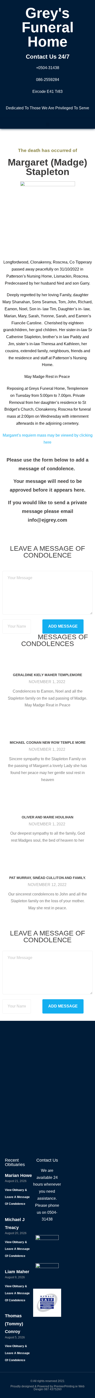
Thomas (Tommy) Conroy (14, 1323)
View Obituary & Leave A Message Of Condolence (17, 1197)
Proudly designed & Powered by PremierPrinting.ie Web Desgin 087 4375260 (47, 1388)
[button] (47, 124)
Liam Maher (17, 1271)
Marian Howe (18, 1175)
